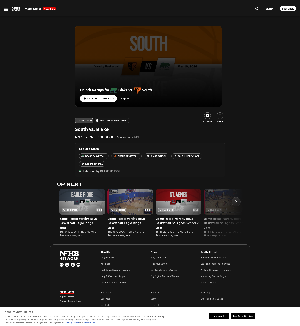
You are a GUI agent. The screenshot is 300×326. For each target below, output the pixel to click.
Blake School (110, 171)
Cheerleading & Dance (212, 298)
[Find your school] (257, 8)
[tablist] (75, 296)
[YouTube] (78, 265)
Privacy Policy (72, 322)
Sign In (125, 98)
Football (155, 292)
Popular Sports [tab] (67, 292)
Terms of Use (89, 322)
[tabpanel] (170, 299)
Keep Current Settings (242, 315)
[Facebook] (62, 265)
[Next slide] (236, 201)
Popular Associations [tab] (70, 301)
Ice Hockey (106, 304)
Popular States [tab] (67, 296)
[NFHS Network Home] (16, 9)
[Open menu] (6, 9)
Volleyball (105, 298)
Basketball (106, 292)
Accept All (219, 315)
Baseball (155, 304)
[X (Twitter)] (67, 265)
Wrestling (205, 292)
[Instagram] (73, 265)
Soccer (154, 298)
